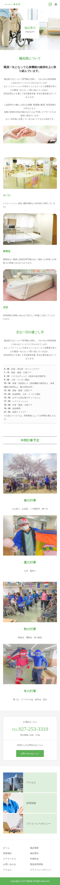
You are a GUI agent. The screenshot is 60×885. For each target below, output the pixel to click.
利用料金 (34, 858)
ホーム (6, 847)
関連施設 (7, 853)
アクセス (7, 869)
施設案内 (34, 853)
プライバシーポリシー (41, 869)
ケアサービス (9, 858)
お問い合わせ (9, 864)
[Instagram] (50, 4)
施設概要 (34, 847)
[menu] (55, 4)
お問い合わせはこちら (30, 753)
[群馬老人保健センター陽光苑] (12, 4)
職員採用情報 (36, 864)
